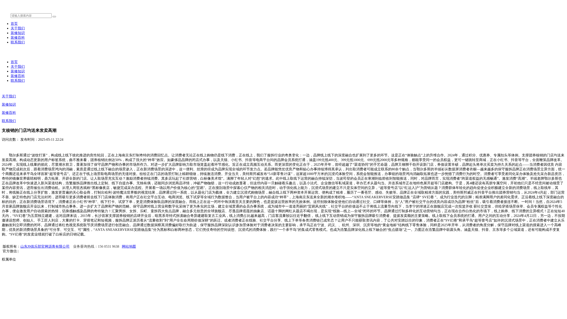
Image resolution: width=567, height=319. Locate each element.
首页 (14, 23)
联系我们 (18, 42)
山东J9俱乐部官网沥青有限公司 (45, 246)
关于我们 (18, 28)
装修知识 (18, 33)
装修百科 (18, 37)
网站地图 (129, 246)
